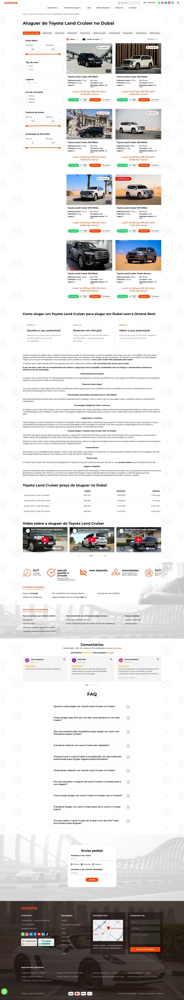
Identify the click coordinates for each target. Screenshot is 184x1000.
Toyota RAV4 (72, 33)
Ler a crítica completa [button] (127, 678)
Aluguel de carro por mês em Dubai (36, 980)
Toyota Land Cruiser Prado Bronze (134, 274)
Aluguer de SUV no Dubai (67, 977)
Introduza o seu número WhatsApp (87, 869)
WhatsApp (74, 99)
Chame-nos (85, 99)
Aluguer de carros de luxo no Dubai (142, 977)
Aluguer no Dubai (33, 973)
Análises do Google (113, 648)
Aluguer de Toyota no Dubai (40, 14)
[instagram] (162, 2)
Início (25, 14)
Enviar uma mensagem (145, 949)
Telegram (98, 864)
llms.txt (160, 993)
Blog (63, 933)
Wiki (63, 949)
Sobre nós (65, 941)
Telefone (76, 864)
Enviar (92, 880)
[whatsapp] (159, 2)
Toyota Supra (155, 33)
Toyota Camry (141, 33)
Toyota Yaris (59, 33)
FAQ (63, 929)
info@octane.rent (29, 928)
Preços (64, 921)
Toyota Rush (127, 33)
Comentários (66, 945)
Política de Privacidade (127, 993)
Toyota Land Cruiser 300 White (132, 77)
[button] (91, 555)
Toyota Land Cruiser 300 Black (83, 142)
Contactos (65, 937)
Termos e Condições (146, 993)
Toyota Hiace (85, 33)
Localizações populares (71, 925)
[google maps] (172, 2)
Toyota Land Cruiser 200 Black (83, 77)
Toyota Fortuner (99, 33)
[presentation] (79, 556)
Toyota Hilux (47, 33)
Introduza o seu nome (81, 855)
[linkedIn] (43, 934)
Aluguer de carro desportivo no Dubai (108, 977)
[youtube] (169, 2)
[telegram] (165, 2)
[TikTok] (47, 934)
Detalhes (107, 99)
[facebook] (35, 934)
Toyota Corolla (114, 33)
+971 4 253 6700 (149, 3)
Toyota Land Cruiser (31, 33)
